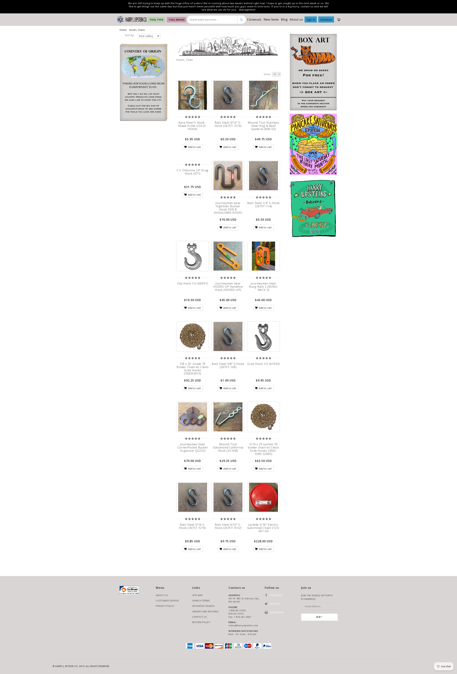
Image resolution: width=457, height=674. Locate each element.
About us (296, 19)
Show (267, 74)
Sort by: (129, 35)
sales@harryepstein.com (243, 625)
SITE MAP (197, 595)
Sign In (310, 19)
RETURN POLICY (201, 622)
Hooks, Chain (137, 29)
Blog (284, 19)
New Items (271, 19)
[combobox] (212, 20)
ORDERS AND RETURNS (205, 611)
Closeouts (254, 19)
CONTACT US (199, 616)
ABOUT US (162, 595)
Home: (123, 29)
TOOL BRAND (176, 19)
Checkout (326, 19)
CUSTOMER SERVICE (167, 600)
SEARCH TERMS (201, 600)
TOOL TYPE (156, 19)
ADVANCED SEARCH (203, 606)
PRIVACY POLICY (165, 606)
